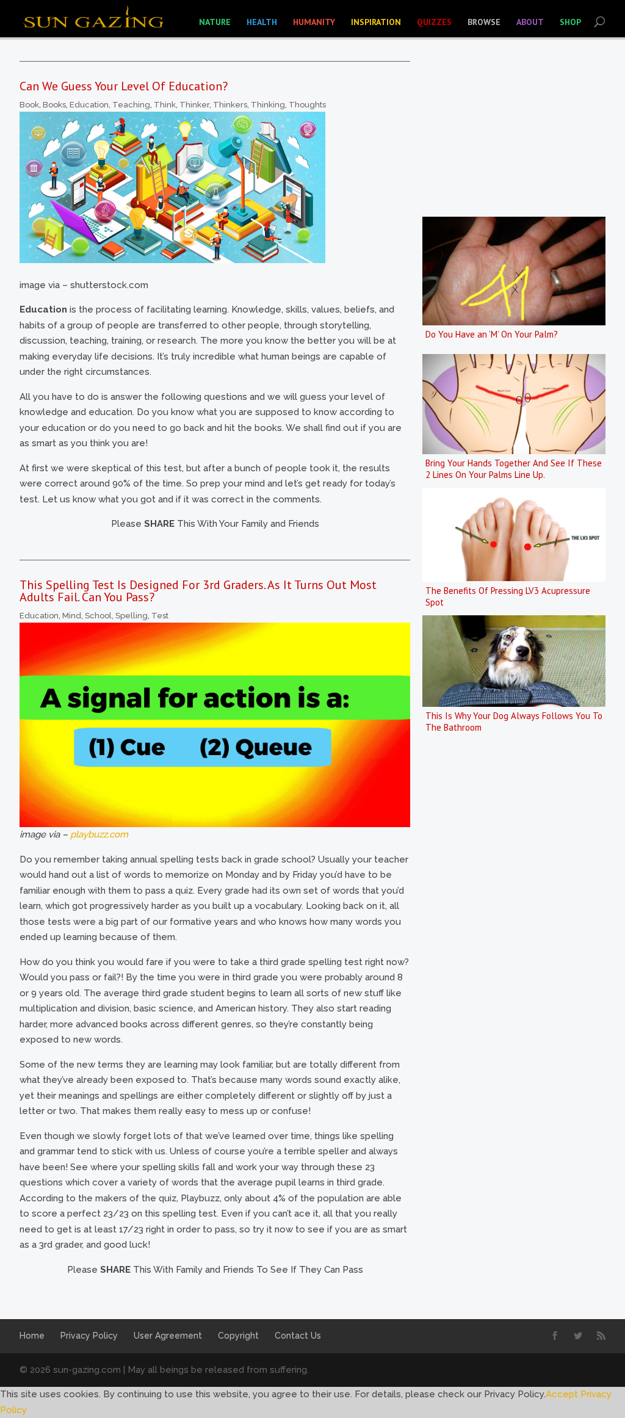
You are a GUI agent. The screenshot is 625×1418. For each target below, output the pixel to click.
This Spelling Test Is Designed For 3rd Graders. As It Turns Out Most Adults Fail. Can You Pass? (198, 591)
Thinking (268, 104)
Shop (570, 21)
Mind (71, 615)
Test (159, 615)
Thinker (194, 104)
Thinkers (230, 104)
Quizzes (434, 21)
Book (29, 104)
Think (165, 104)
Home (32, 1335)
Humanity (314, 21)
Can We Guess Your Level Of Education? (124, 86)
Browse (484, 21)
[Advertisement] (513, 930)
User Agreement (168, 1335)
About (530, 21)
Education (89, 104)
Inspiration (376, 21)
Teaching (131, 104)
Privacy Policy (89, 1335)
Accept (562, 1394)
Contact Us (298, 1335)
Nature (215, 21)
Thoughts (307, 104)
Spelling (131, 615)
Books (54, 104)
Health (262, 21)
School (98, 615)
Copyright (238, 1335)
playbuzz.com (99, 834)
